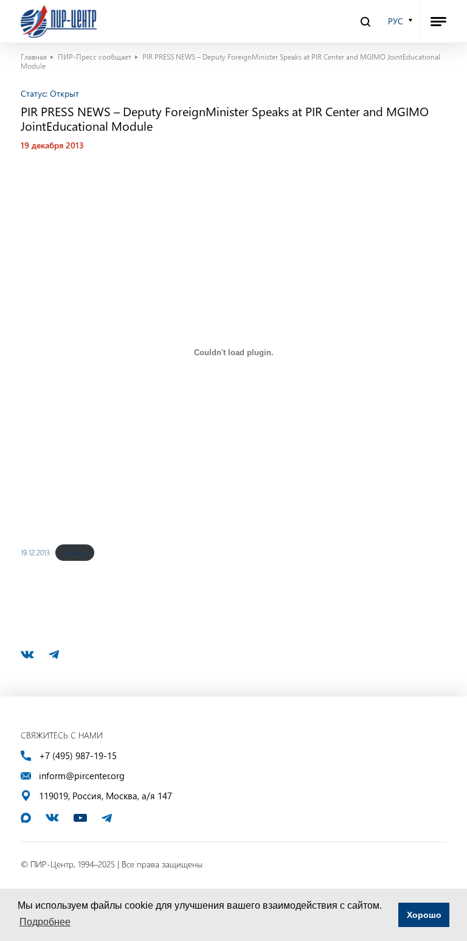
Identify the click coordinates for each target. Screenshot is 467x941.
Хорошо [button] (424, 915)
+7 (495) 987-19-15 (78, 756)
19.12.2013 (35, 552)
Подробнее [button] (45, 922)
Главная (34, 56)
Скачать (75, 552)
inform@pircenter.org (82, 776)
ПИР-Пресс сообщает (94, 56)
